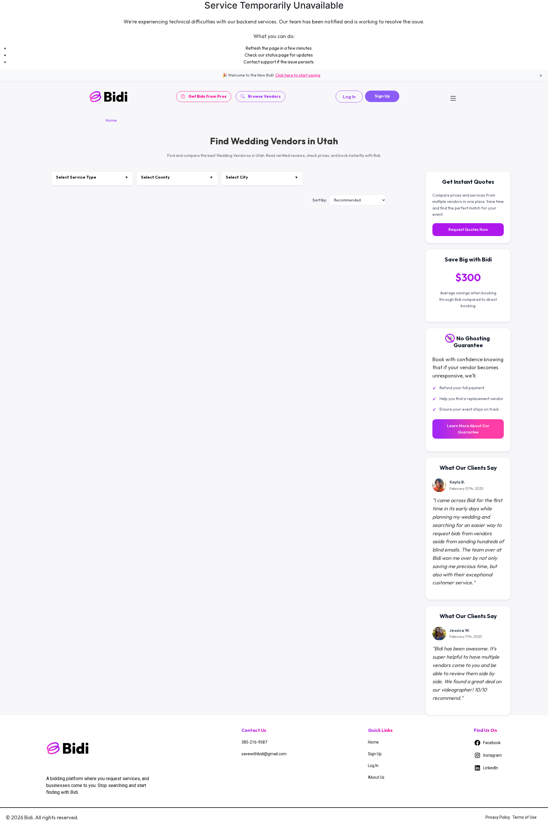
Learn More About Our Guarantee (468, 429)
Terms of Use (524, 817)
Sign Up (382, 96)
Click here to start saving (297, 75)
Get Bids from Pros (207, 96)
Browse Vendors (264, 96)
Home (111, 120)
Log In (349, 96)
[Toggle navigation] (453, 96)
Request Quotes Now (468, 229)
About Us (376, 777)
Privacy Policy (497, 817)
